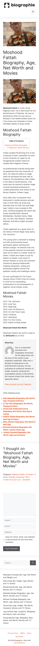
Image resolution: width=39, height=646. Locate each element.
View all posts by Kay (14, 384)
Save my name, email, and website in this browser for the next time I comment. (20, 539)
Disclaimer (19, 637)
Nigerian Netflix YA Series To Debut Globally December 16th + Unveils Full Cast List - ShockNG (19, 477)
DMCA (22, 633)
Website (27, 384)
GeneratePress (19, 643)
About (29, 633)
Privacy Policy (13, 633)
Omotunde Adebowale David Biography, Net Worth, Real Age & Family (17, 411)
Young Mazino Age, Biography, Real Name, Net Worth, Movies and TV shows (18, 620)
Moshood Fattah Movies (17, 148)
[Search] (33, 562)
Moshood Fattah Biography (15, 145)
